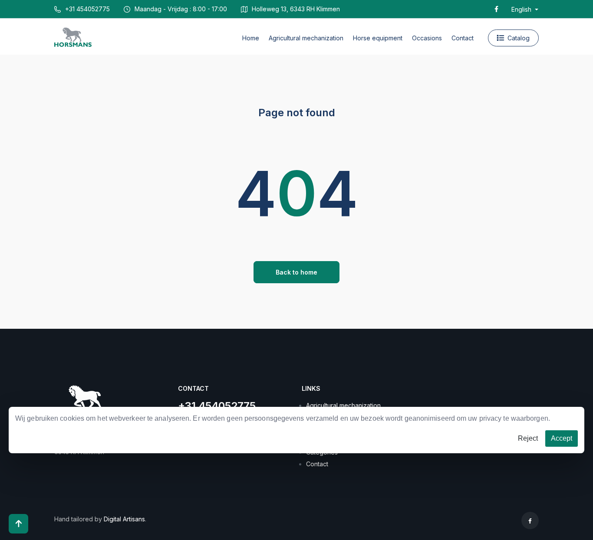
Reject (528, 438)
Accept (561, 438)
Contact (317, 464)
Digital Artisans (124, 519)
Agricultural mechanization (343, 405)
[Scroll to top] (18, 523)
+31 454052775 (87, 9)
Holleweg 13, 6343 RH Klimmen (296, 9)
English (522, 9)
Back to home (296, 272)
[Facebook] (496, 9)
